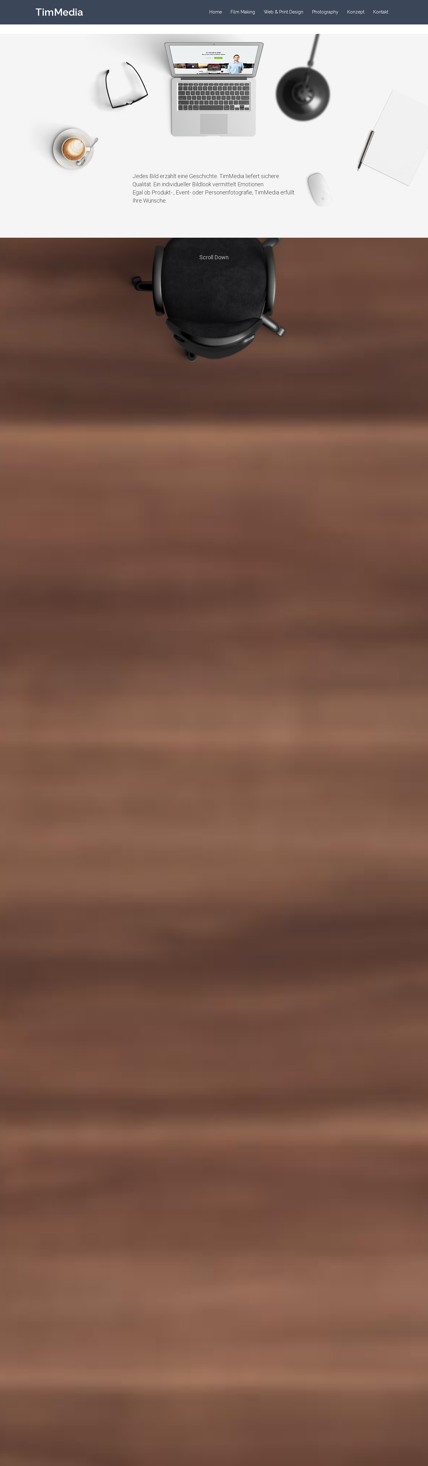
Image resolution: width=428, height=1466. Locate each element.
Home (215, 11)
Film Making (243, 11)
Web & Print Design (283, 11)
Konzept (355, 11)
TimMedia (59, 12)
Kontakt (380, 11)
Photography (325, 11)
